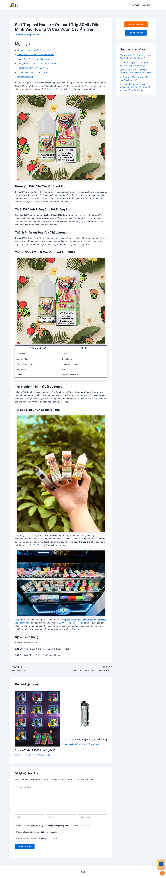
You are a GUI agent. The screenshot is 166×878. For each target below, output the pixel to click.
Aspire (68, 623)
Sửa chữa (147, 5)
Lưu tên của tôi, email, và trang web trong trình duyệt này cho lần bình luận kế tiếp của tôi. (54, 826)
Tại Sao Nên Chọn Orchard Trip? (32, 72)
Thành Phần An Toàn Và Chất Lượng (34, 59)
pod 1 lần (82, 619)
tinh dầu (91, 619)
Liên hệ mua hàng (136, 24)
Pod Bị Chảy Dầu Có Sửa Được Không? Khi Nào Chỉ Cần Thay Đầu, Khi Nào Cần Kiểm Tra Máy (136, 87)
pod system (70, 619)
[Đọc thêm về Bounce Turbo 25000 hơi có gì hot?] (37, 719)
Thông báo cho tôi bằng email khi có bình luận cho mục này (40, 832)
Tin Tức (36, 755)
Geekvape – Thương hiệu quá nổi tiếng (85, 739)
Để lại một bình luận (23, 755)
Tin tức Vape (133, 5)
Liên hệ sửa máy (135, 32)
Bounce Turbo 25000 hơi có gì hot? (35, 750)
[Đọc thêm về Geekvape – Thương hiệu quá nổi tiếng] (85, 713)
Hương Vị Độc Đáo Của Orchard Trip (34, 50)
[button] (153, 5)
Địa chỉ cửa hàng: (25, 76)
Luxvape (19, 619)
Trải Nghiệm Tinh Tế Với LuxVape (32, 68)
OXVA (61, 623)
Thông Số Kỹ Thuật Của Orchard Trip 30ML (37, 63)
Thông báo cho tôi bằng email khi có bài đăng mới (37, 839)
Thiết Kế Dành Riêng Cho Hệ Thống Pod (35, 54)
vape (77, 629)
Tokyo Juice (77, 623)
